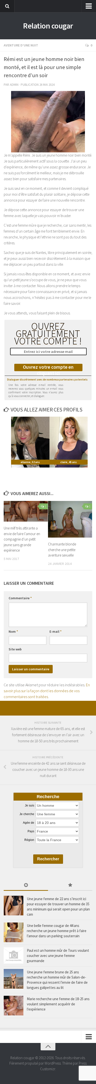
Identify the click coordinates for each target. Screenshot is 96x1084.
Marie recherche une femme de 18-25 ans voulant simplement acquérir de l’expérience (58, 1003)
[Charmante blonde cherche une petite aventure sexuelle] (70, 519)
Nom (13, 631)
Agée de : (29, 822)
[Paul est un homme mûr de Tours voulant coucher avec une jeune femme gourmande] (13, 955)
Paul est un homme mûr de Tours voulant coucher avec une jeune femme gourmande (58, 955)
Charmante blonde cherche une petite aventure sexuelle (62, 549)
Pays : (32, 831)
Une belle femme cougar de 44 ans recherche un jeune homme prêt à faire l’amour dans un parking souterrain (56, 930)
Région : (30, 840)
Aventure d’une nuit (21, 45)
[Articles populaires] (70, 885)
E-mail (55, 631)
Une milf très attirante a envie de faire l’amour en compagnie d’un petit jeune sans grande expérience (22, 539)
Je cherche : (27, 814)
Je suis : (30, 805)
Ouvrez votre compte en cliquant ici (48, 367)
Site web (15, 649)
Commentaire (20, 598)
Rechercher (48, 859)
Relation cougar (48, 26)
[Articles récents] (26, 885)
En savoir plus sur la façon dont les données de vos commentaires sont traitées (47, 690)
